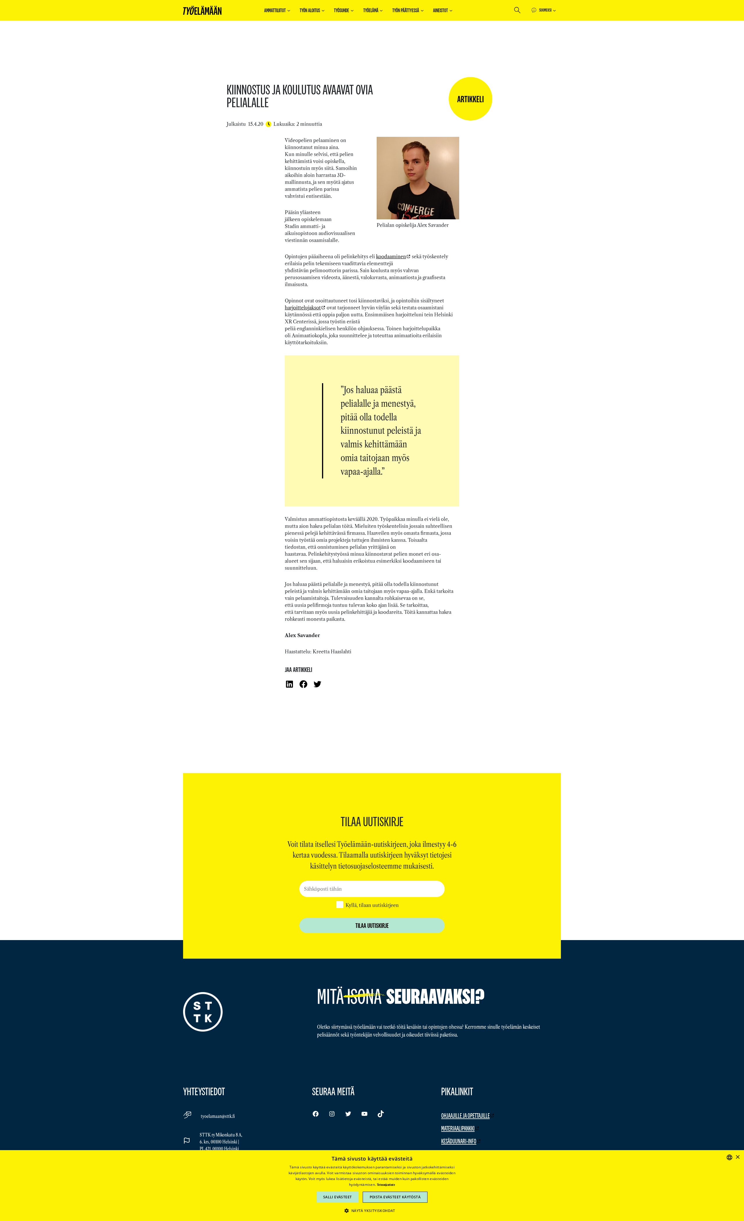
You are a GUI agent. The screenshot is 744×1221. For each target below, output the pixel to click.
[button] (372, 1210)
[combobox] (729, 1157)
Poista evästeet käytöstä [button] (395, 1197)
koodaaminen (391, 256)
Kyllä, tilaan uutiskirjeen (372, 905)
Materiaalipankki (458, 1128)
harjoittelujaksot (303, 308)
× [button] (737, 1157)
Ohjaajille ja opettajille (465, 1115)
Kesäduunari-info (458, 1140)
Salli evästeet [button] (337, 1197)
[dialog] (372, 1185)
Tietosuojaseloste (386, 1184)
